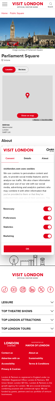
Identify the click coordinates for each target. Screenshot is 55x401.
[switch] (47, 218)
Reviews (22, 69)
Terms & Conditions (39, 363)
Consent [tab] (10, 158)
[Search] (50, 4)
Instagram (23, 289)
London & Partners (11, 344)
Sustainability (36, 358)
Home (4, 13)
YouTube (14, 289)
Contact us (7, 353)
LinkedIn (32, 289)
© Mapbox (36, 120)
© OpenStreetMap (46, 120)
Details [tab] (27, 158)
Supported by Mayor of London (38, 344)
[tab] (9, 70)
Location (9, 69)
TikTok (4, 289)
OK (27, 249)
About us (33, 353)
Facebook (50, 289)
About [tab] (45, 158)
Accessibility (8, 363)
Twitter (41, 289)
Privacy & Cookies (11, 369)
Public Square (17, 13)
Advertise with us (10, 358)
